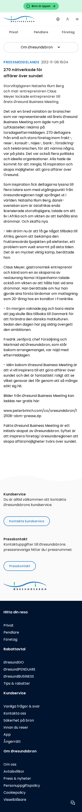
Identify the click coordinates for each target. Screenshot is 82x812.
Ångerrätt (12, 741)
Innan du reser (15, 727)
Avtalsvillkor (13, 771)
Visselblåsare (14, 799)
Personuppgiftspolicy (21, 785)
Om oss (9, 764)
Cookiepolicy (14, 792)
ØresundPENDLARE (19, 669)
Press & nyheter (17, 778)
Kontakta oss (14, 713)
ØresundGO (13, 662)
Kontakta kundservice (26, 521)
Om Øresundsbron (37, 47)
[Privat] (19, 19)
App (7, 734)
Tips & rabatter (16, 683)
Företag (68, 32)
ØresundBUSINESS (18, 676)
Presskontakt (19, 566)
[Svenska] (58, 19)
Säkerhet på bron (18, 720)
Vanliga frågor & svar (21, 706)
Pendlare (41, 32)
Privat (13, 32)
